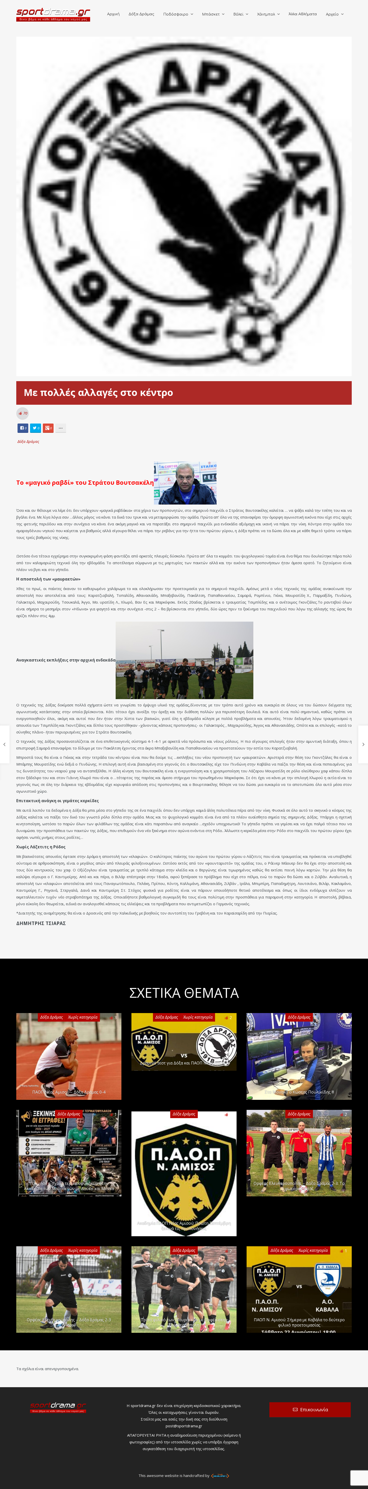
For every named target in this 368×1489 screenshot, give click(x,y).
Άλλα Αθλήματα (303, 14)
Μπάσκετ (211, 14)
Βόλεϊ (238, 14)
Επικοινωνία (314, 1409)
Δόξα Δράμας (141, 14)
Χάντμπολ (266, 14)
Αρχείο (332, 14)
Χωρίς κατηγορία (82, 1017)
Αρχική (113, 14)
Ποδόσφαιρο (175, 14)
